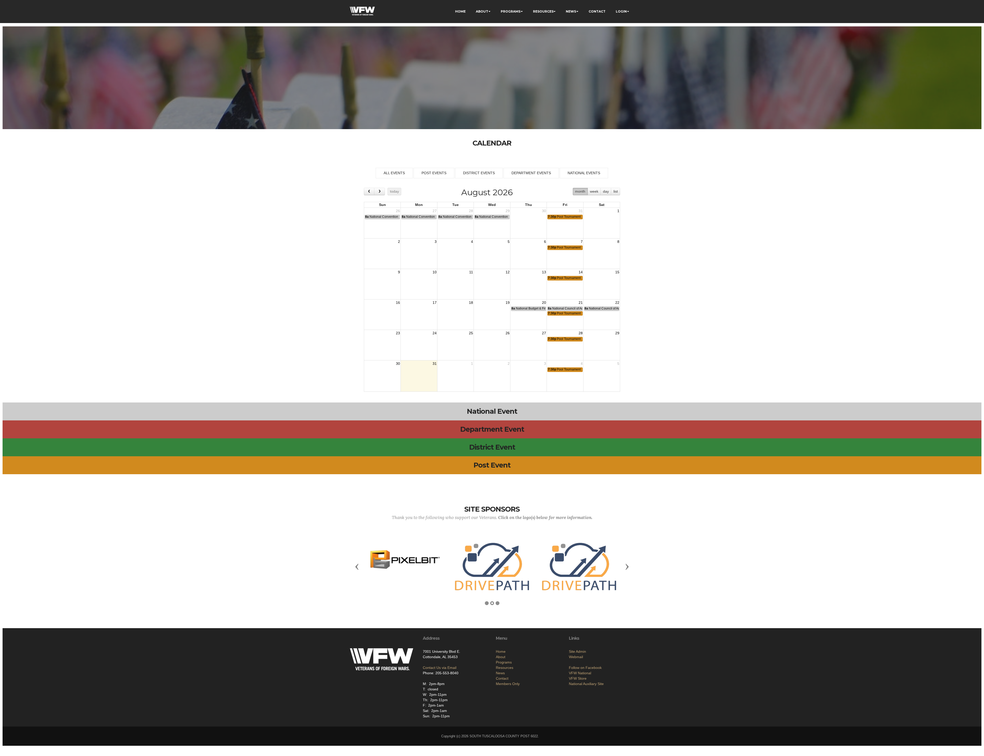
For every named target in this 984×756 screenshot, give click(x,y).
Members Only (508, 684)
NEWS (571, 11)
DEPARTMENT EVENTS (531, 173)
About (500, 657)
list (615, 191)
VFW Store (578, 678)
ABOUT (482, 11)
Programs (504, 662)
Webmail (576, 657)
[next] (379, 191)
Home (501, 651)
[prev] (369, 191)
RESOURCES (543, 11)
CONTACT (597, 11)
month (580, 191)
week (594, 191)
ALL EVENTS (394, 173)
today (394, 191)
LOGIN (621, 11)
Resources (504, 668)
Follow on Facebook (585, 668)
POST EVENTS (434, 173)
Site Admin (577, 651)
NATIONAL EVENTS (584, 173)
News (500, 673)
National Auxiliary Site (586, 684)
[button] (357, 566)
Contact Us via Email (439, 668)
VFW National (580, 673)
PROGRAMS (510, 11)
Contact (502, 678)
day (606, 191)
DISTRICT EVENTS (479, 173)
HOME (460, 11)
